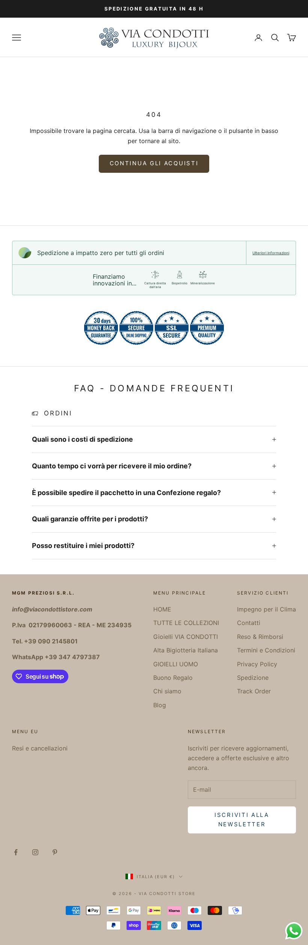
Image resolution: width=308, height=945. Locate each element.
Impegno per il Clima (266, 609)
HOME (162, 609)
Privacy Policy (257, 664)
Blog (159, 705)
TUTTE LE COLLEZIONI (186, 622)
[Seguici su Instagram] (35, 852)
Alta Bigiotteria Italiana (185, 650)
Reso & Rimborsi (260, 636)
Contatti (248, 622)
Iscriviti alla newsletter (241, 819)
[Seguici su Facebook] (16, 852)
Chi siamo (167, 691)
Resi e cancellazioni (40, 748)
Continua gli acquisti (154, 163)
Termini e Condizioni (266, 650)
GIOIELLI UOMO (175, 664)
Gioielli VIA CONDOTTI (185, 636)
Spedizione (253, 677)
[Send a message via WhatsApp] (294, 931)
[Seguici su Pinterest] (55, 852)
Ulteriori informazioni (270, 253)
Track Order (254, 691)
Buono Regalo (173, 677)
